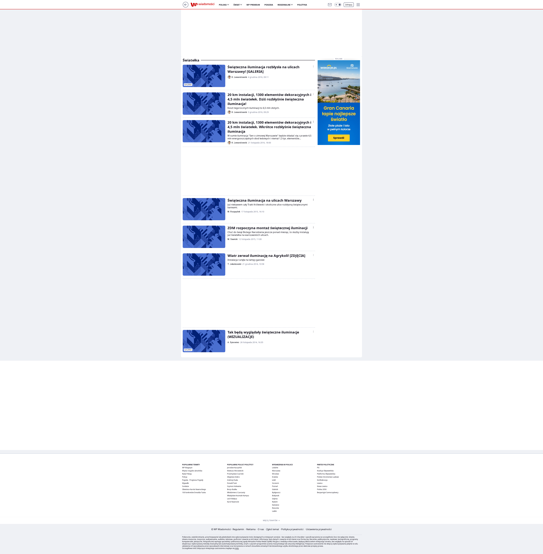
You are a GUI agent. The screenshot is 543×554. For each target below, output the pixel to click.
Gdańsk (275, 489)
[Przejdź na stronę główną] (185, 6)
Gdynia (275, 498)
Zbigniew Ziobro (233, 477)
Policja (184, 477)
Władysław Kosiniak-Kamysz (238, 495)
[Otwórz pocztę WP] (329, 4)
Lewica (319, 483)
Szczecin (275, 483)
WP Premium (253, 4)
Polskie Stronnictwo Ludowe (328, 477)
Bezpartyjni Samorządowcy (327, 492)
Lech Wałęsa (232, 498)
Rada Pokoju (187, 474)
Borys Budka (232, 489)
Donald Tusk (232, 483)
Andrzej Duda (232, 480)
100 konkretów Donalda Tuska (194, 492)
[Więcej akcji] (313, 66)
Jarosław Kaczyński (234, 467)
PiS (318, 467)
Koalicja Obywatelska (325, 471)
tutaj (237, 548)
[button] (337, 4)
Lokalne (275, 467)
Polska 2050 (322, 489)
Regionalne (284, 4)
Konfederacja (322, 480)
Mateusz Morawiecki (235, 471)
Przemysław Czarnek (235, 474)
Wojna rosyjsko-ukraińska (192, 471)
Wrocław (275, 474)
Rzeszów (275, 508)
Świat (236, 4)
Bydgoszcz (276, 492)
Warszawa (276, 471)
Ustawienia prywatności (318, 529)
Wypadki (185, 483)
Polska (223, 4)
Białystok (275, 495)
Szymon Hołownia (234, 486)
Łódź (274, 480)
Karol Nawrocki (233, 502)
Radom (275, 502)
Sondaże (185, 486)
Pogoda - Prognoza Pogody (192, 480)
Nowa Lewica (322, 486)
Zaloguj (348, 4)
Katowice (275, 505)
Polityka (302, 4)
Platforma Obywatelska (326, 474)
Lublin (274, 511)
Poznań (275, 486)
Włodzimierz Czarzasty (236, 492)
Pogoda (268, 4)
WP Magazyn (187, 467)
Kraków (275, 477)
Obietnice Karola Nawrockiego (194, 489)
